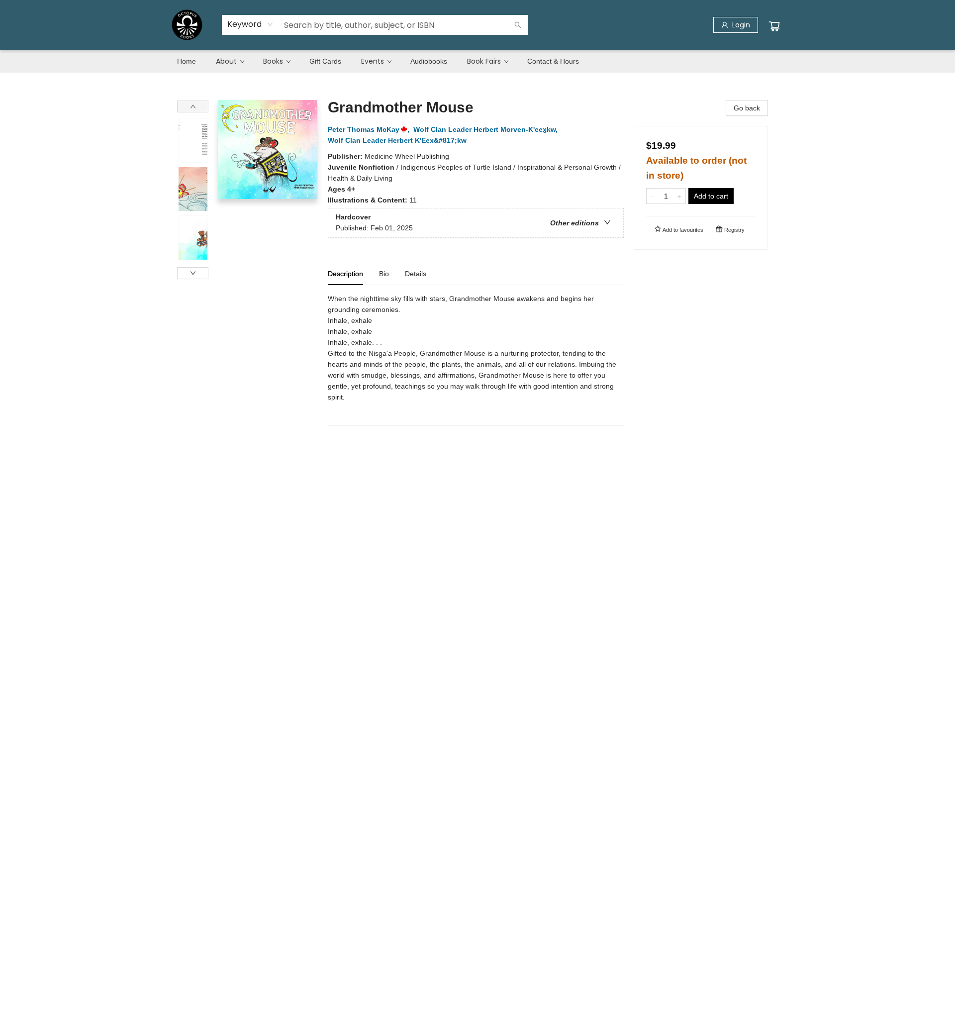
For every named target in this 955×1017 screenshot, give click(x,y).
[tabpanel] (476, 359)
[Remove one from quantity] (653, 196)
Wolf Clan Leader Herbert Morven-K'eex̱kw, (486, 129)
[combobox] (250, 24)
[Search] (518, 25)
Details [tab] (415, 274)
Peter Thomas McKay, (369, 129)
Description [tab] (345, 274)
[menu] (477, 61)
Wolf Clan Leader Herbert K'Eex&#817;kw (397, 140)
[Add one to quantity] (679, 196)
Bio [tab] (384, 274)
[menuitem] (186, 61)
